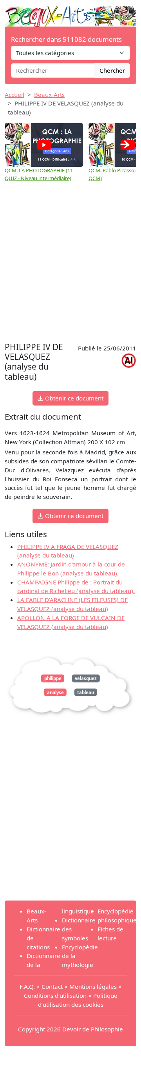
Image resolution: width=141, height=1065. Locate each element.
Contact (52, 986)
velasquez (86, 678)
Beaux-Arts (49, 94)
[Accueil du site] (70, 12)
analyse (55, 692)
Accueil (14, 94)
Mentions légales (93, 986)
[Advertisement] (70, 266)
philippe (52, 678)
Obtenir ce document (73, 398)
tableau (85, 692)
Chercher (112, 70)
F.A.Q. (27, 986)
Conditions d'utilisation (55, 995)
